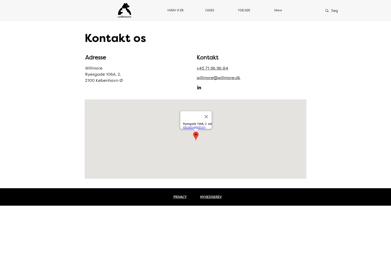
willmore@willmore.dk (218, 77)
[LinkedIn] (199, 87)
